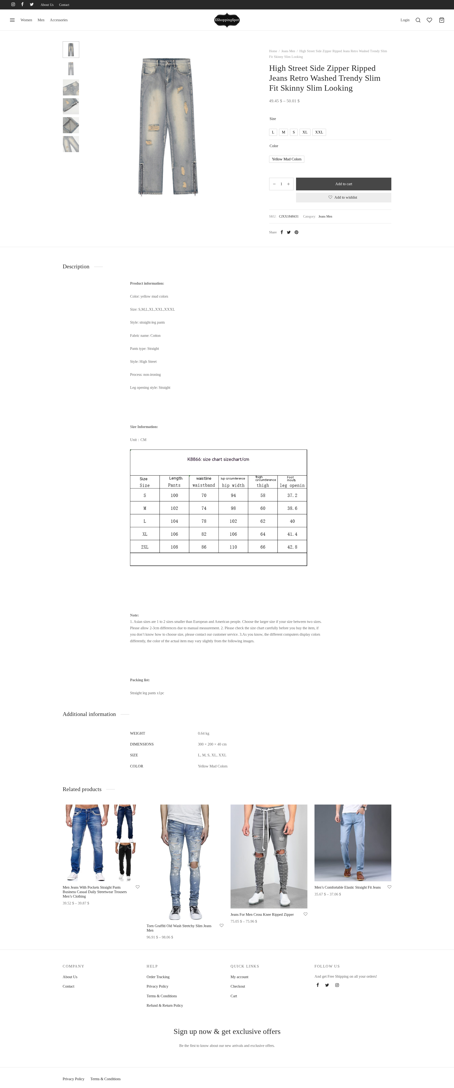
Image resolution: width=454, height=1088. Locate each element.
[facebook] (22, 4)
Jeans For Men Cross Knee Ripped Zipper (262, 914)
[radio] (273, 132)
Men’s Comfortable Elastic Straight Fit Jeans (347, 887)
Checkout (238, 986)
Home (273, 51)
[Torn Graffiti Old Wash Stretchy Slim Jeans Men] (185, 862)
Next (246, 125)
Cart (234, 996)
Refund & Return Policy (165, 1005)
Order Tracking (158, 977)
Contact (64, 5)
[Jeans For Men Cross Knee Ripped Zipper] (269, 856)
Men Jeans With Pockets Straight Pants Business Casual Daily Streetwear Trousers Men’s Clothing (95, 891)
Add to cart (343, 184)
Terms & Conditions (162, 996)
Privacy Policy (157, 986)
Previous (88, 125)
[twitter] (32, 4)
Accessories (59, 20)
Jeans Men (288, 51)
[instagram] (13, 4)
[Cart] (442, 20)
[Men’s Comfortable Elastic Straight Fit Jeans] (352, 843)
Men (41, 20)
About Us (47, 5)
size (273, 119)
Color (274, 146)
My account (239, 977)
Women (26, 20)
